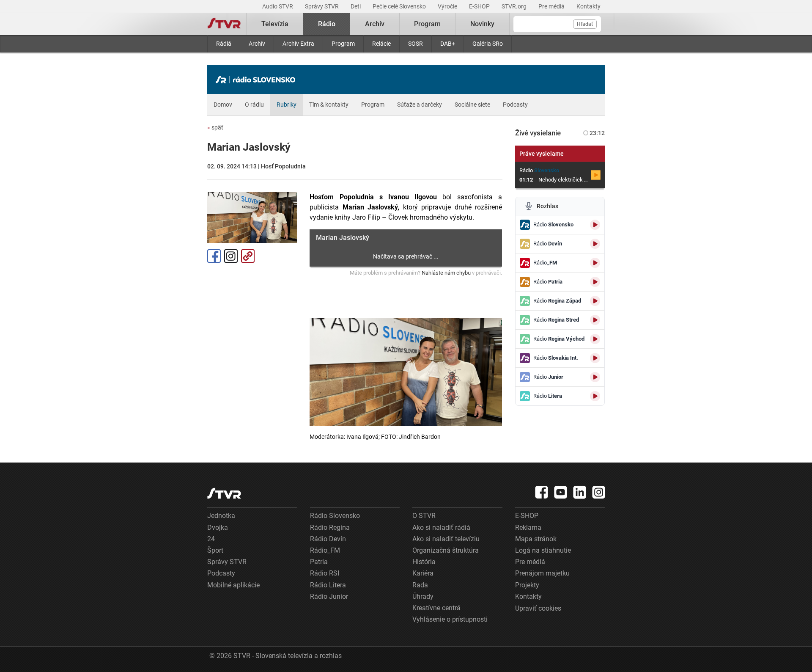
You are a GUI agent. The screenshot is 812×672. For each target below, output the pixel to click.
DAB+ (447, 43)
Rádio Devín (328, 539)
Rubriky (286, 104)
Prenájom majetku (542, 573)
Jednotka (221, 516)
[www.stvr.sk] (224, 493)
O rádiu (254, 104)
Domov (223, 104)
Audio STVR (278, 6)
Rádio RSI (324, 573)
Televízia (274, 24)
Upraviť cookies (538, 608)
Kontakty (588, 6)
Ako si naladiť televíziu (446, 539)
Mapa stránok (536, 539)
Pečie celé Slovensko (400, 6)
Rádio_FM (325, 550)
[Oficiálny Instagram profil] (598, 492)
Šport (215, 550)
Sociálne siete (472, 104)
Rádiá (223, 43)
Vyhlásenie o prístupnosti (450, 619)
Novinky (482, 24)
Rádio (326, 24)
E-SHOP (480, 6)
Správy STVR (322, 6)
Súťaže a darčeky (419, 104)
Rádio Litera (328, 585)
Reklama (528, 527)
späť (215, 127)
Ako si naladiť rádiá (441, 527)
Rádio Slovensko (335, 516)
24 (211, 539)
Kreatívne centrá (436, 608)
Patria (319, 562)
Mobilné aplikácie (233, 585)
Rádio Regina (330, 527)
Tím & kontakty (328, 104)
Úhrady (422, 596)
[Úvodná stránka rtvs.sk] (224, 24)
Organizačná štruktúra (445, 550)
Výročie (448, 6)
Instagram (231, 256)
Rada (420, 585)
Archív (257, 43)
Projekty (527, 585)
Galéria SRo (487, 43)
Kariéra (422, 573)
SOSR (415, 43)
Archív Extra (298, 43)
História (424, 562)
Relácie (381, 43)
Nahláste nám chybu (446, 273)
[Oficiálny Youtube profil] (560, 492)
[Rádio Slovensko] (257, 79)
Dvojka (217, 527)
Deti (356, 6)
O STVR (424, 516)
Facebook (214, 256)
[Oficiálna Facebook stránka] (541, 492)
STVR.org (515, 6)
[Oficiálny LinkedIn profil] (579, 492)
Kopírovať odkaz (248, 256)
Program (343, 43)
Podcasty (515, 104)
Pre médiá (552, 6)
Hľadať (585, 24)
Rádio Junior (329, 596)
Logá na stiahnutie (543, 550)
